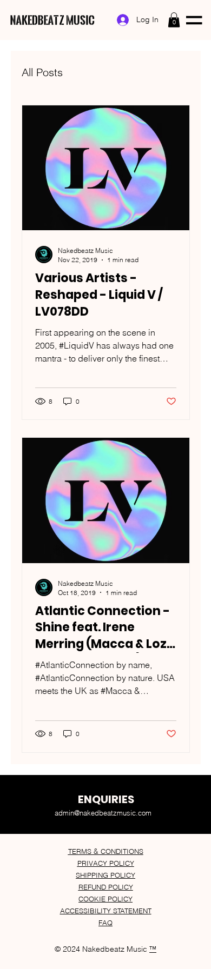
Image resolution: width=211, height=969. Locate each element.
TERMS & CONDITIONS (105, 851)
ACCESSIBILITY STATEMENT (105, 910)
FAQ (105, 922)
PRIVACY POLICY (105, 863)
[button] (174, 19)
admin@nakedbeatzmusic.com (103, 812)
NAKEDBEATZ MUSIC (52, 20)
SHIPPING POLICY (105, 875)
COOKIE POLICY (105, 898)
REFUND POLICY (105, 887)
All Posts (42, 72)
